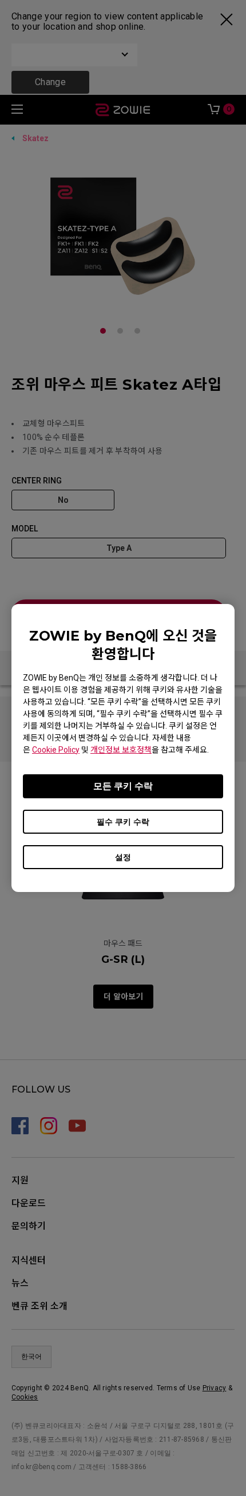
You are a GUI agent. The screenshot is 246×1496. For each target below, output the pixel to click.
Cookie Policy (56, 749)
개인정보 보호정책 (121, 749)
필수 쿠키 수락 (123, 822)
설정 (123, 857)
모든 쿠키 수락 (123, 786)
